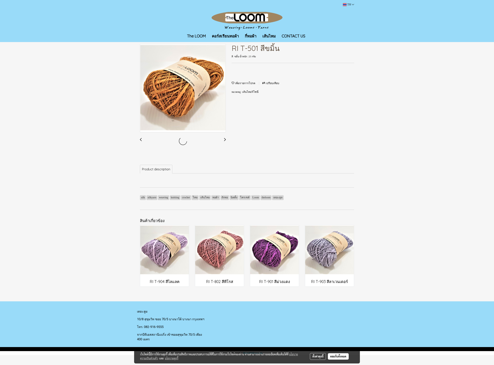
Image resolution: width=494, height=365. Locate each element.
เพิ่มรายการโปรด (244, 83)
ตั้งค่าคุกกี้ (317, 356)
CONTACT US (293, 36)
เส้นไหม (269, 36)
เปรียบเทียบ (272, 83)
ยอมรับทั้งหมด (338, 356)
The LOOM (196, 36)
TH (349, 4)
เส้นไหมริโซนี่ (250, 91)
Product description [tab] (156, 169)
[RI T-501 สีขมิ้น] (183, 88)
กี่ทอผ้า (250, 36)
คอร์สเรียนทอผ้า (225, 36)
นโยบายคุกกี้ (171, 358)
